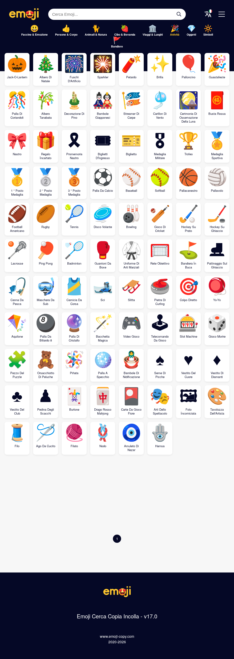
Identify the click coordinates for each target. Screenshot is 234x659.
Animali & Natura (96, 34)
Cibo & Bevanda (124, 34)
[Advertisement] (117, 496)
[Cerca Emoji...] (179, 14)
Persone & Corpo (66, 34)
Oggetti (191, 34)
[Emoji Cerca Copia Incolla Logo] (117, 595)
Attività (174, 34)
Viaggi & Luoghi (153, 34)
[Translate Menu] (208, 14)
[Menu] (221, 14)
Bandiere (117, 46)
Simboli (208, 34)
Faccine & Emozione (34, 34)
